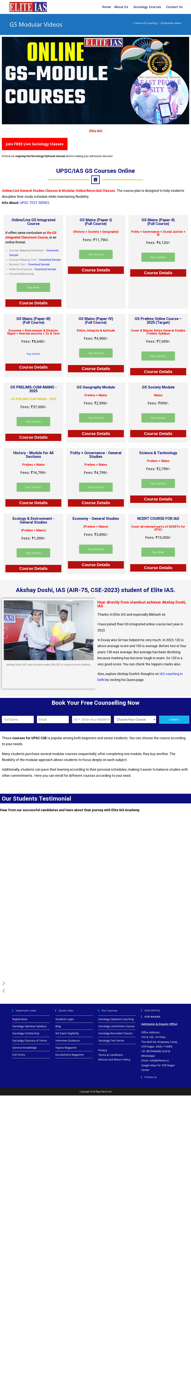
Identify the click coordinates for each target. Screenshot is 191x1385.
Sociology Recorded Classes (115, 1033)
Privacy (102, 1050)
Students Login (64, 1019)
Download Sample (50, 259)
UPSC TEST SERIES (34, 203)
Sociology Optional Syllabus (29, 1026)
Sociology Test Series (111, 1040)
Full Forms (18, 1054)
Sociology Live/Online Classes (116, 1026)
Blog (58, 1026)
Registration (19, 1019)
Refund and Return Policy (114, 1059)
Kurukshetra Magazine (69, 1054)
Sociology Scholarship (25, 1033)
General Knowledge (24, 1047)
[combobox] (76, 719)
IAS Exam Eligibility (67, 1033)
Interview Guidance (67, 1040)
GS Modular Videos (170, 23)
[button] (3, 983)
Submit (174, 719)
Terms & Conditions (110, 1055)
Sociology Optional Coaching (116, 1019)
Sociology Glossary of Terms (29, 1040)
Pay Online (96, 254)
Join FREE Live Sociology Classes (34, 143)
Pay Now (33, 287)
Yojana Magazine (66, 1047)
